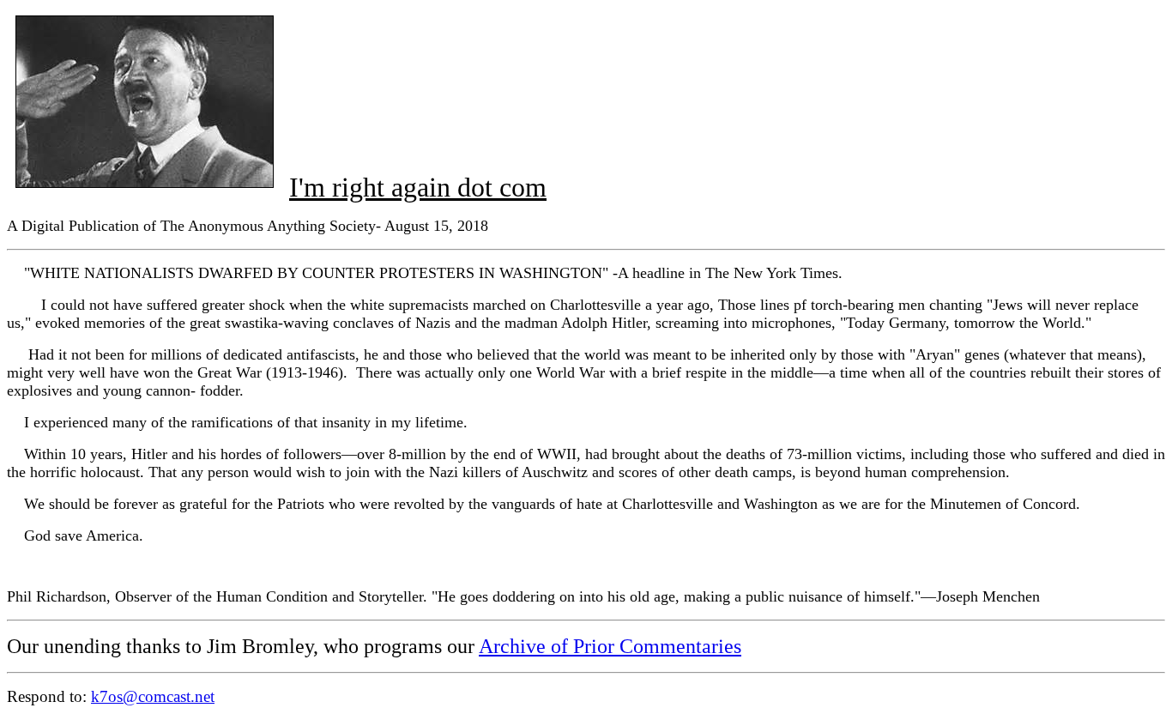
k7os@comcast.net (152, 696)
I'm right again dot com (418, 187)
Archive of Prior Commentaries (610, 646)
